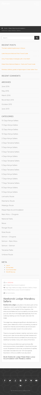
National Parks (7, 219)
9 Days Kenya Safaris (9, 192)
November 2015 (8, 100)
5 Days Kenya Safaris (9, 165)
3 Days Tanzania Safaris (10, 152)
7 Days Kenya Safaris (9, 179)
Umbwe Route (7, 255)
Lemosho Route (8, 197)
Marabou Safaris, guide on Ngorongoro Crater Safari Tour (20, 69)
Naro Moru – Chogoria (10, 214)
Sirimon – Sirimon (8, 246)
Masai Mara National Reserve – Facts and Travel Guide (18, 64)
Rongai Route (7, 228)
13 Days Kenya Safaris (10, 134)
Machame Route (8, 201)
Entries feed (9, 267)
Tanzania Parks (7, 250)
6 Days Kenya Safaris (9, 174)
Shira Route (6, 232)
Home (5, 28)
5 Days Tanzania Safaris (10, 170)
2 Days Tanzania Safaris (10, 143)
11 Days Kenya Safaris (10, 125)
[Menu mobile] (37, 4)
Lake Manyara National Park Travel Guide (15, 53)
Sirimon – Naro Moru (9, 241)
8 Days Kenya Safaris (10, 188)
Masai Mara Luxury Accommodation (18, 290)
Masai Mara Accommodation (17, 28)
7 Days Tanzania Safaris (10, 183)
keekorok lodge (17, 287)
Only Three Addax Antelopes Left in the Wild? (16, 59)
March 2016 (6, 95)
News (4, 223)
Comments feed (11, 269)
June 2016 (5, 86)
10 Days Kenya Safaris (10, 121)
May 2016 (5, 91)
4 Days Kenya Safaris (9, 156)
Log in (8, 265)
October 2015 (7, 104)
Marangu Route (8, 205)
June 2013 (5, 109)
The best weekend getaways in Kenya (13, 48)
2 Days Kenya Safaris (9, 138)
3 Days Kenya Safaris (9, 147)
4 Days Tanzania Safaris (10, 161)
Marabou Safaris (27, 287)
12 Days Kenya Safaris (10, 130)
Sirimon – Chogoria (9, 237)
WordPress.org (10, 272)
